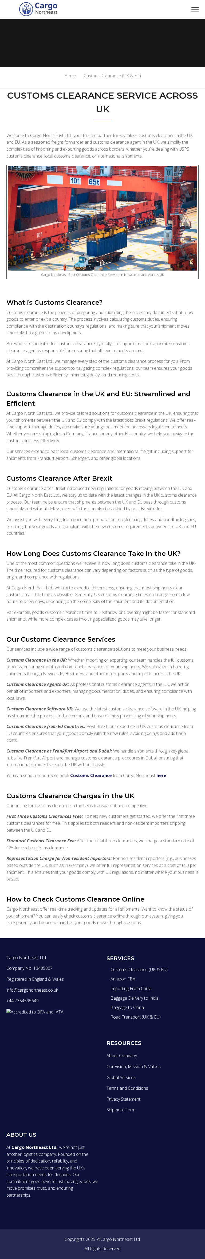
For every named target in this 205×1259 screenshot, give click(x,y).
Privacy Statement (123, 1099)
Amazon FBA (123, 979)
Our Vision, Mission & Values (134, 1066)
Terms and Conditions (127, 1088)
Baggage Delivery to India (135, 998)
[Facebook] (8, 1028)
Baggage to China (127, 1007)
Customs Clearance (91, 775)
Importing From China (131, 988)
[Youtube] (19, 1028)
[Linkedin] (30, 1028)
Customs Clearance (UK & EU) (139, 969)
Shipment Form (121, 1110)
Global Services (121, 1077)
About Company (122, 1056)
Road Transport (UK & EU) (136, 1017)
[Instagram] (41, 1028)
